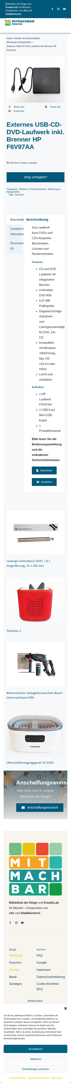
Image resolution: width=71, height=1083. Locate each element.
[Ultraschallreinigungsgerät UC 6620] (36, 732)
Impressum (56, 1077)
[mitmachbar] (35, 844)
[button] (65, 1008)
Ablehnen (35, 1059)
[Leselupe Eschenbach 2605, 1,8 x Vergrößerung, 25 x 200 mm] (36, 532)
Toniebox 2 (14, 631)
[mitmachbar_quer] (20, 20)
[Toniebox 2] (36, 600)
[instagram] (58, 9)
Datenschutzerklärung (39, 1077)
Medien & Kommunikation (32, 189)
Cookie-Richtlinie (17, 1077)
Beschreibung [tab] (16, 219)
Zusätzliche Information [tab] (16, 231)
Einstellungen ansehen (35, 1069)
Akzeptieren (35, 1048)
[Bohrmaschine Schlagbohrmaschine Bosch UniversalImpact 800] (36, 664)
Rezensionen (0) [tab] (16, 246)
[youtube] (64, 9)
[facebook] (52, 9)
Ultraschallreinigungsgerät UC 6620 (30, 762)
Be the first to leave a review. (22, 162)
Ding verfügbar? (35, 177)
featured (19, 194)
